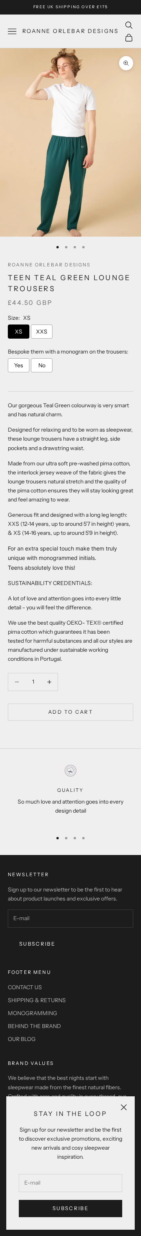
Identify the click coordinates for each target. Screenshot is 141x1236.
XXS (41, 331)
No (41, 365)
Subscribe (70, 1208)
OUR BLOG (22, 1039)
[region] (70, 794)
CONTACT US (25, 987)
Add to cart (70, 712)
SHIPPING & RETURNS (37, 1000)
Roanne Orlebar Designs (49, 265)
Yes (18, 365)
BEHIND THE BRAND (34, 1026)
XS (18, 331)
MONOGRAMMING (32, 1013)
